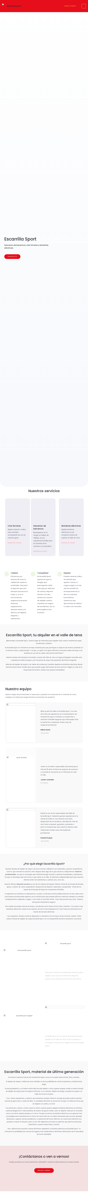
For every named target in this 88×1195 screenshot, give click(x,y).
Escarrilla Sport (14, 6)
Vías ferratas (14, 525)
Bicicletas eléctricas (71, 525)
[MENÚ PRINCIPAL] (84, 6)
